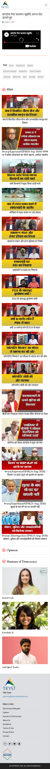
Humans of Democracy (22, 561)
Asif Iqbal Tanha (10, 667)
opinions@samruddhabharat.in (15, 696)
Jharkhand (20, 66)
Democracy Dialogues (11, 709)
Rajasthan (23, 71)
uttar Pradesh (35, 71)
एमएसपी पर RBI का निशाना (25, 270)
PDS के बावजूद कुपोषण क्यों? (25, 298)
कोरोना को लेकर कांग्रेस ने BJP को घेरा (25, 442)
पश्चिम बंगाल (17, 77)
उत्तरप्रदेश (6, 77)
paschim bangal (9, 71)
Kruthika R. (8, 632)
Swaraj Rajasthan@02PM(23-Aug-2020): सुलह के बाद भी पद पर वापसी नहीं (25, 505)
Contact (6, 736)
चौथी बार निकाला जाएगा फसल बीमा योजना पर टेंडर (25, 414)
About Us (6, 720)
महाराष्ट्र (40, 77)
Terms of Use (8, 728)
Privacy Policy (8, 732)
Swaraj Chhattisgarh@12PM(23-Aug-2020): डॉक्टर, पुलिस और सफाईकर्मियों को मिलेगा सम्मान (25, 537)
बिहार (24, 77)
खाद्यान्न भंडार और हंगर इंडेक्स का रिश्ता (25, 241)
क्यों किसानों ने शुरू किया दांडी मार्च (25, 183)
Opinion (12, 550)
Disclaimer (7, 724)
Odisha (30, 66)
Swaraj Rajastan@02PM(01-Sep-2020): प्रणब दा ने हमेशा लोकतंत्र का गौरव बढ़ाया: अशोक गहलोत (25, 153)
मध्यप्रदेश (32, 77)
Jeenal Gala (8, 597)
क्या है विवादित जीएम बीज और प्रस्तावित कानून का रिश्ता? (25, 121)
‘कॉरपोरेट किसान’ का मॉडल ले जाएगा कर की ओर (25, 356)
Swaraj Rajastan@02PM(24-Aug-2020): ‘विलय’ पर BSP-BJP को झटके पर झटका (25, 473)
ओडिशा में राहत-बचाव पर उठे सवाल (25, 212)
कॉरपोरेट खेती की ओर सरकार (25, 385)
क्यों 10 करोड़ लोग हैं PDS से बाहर (25, 327)
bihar (11, 66)
